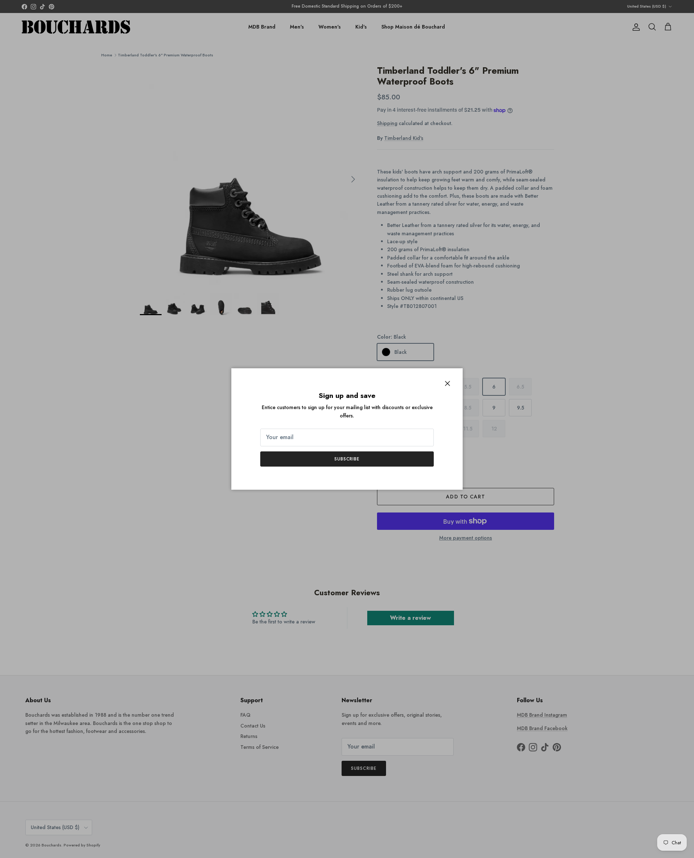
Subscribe (347, 459)
